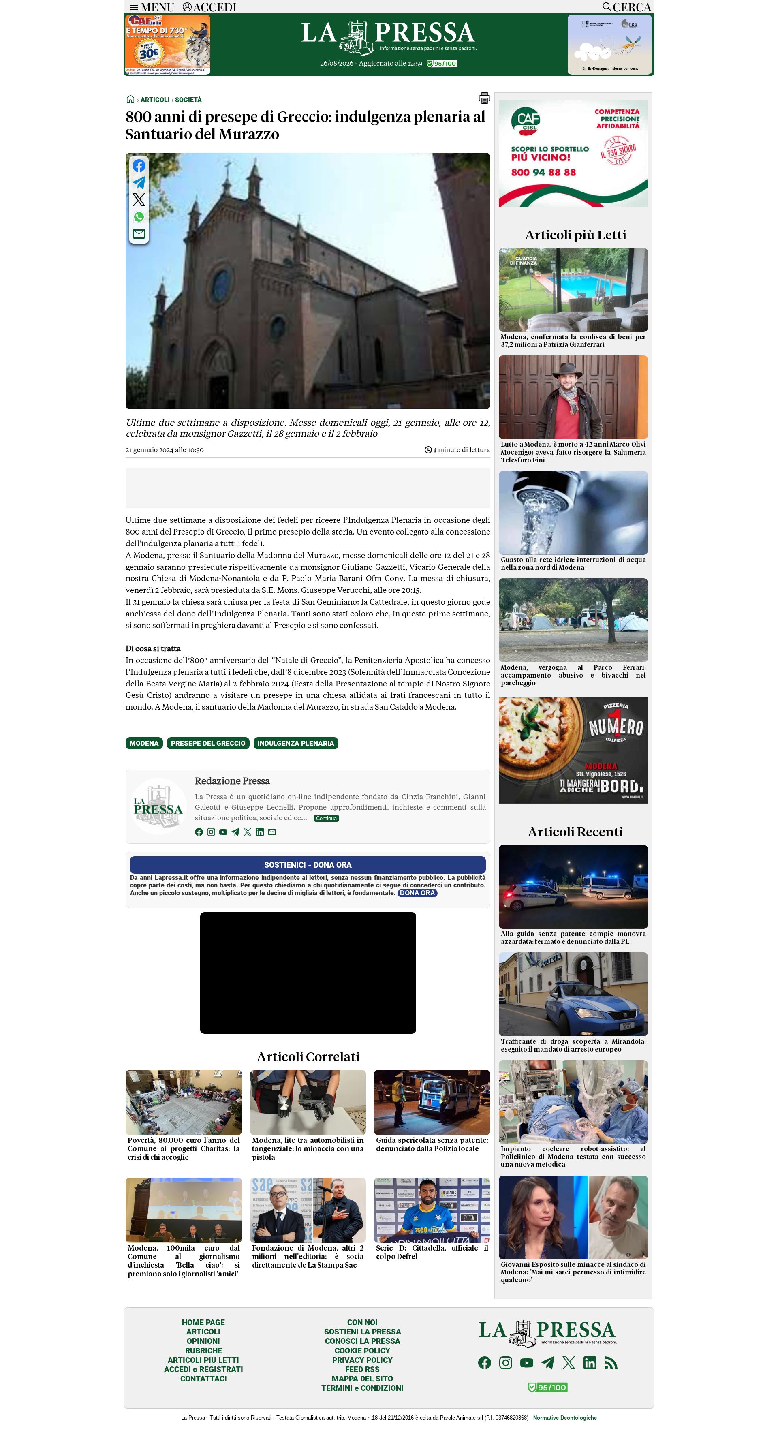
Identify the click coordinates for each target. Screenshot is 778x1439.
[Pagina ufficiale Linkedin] (590, 1363)
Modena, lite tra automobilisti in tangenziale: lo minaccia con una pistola (308, 1149)
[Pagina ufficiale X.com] (568, 1363)
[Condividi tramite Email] (139, 233)
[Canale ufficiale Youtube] (526, 1363)
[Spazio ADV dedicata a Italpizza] (573, 805)
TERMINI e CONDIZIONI (362, 1388)
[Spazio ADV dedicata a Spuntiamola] (610, 72)
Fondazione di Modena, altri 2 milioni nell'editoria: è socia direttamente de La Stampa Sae (308, 1257)
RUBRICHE (203, 1351)
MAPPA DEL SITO (362, 1378)
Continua (326, 818)
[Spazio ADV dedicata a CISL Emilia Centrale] (573, 208)
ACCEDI (215, 6)
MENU (158, 6)
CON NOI (362, 1322)
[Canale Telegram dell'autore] (235, 833)
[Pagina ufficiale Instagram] (505, 1363)
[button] (484, 101)
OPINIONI (203, 1341)
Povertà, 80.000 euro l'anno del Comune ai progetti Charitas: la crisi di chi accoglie (184, 1149)
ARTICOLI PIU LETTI (203, 1360)
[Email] (272, 833)
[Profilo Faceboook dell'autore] (199, 833)
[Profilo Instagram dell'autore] (211, 833)
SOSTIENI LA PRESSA (362, 1331)
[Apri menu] (132, 6)
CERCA (632, 6)
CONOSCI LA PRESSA (362, 1341)
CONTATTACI (203, 1378)
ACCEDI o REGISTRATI (203, 1369)
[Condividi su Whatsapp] (139, 216)
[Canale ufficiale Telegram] (547, 1363)
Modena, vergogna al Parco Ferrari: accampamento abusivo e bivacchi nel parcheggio (573, 675)
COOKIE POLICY (362, 1351)
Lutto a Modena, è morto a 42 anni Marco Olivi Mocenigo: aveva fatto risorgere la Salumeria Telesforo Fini (573, 452)
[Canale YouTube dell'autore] (223, 833)
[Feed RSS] (611, 1363)
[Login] (187, 6)
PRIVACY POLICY (362, 1360)
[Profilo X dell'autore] (248, 833)
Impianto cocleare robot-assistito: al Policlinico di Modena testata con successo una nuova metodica (573, 1157)
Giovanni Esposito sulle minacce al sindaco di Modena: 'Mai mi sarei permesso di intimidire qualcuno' (573, 1272)
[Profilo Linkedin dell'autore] (260, 833)
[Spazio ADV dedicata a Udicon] (167, 72)
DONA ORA (417, 892)
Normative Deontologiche (565, 1418)
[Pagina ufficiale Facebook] (484, 1363)
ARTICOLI (203, 1331)
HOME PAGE (203, 1322)
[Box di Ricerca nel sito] (605, 6)
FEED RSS (362, 1369)
